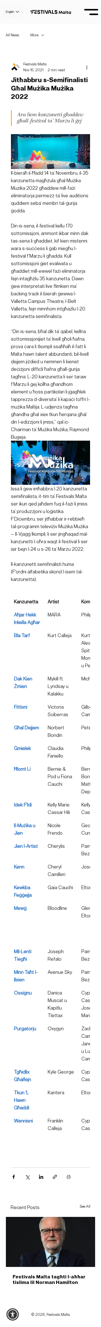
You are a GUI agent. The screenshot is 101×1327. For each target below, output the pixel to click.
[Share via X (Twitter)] (27, 1176)
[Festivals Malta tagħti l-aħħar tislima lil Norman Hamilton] (50, 1242)
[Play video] (50, 463)
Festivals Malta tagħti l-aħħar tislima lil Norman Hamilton (49, 1279)
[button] (12, 1314)
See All (85, 1206)
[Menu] (91, 12)
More (34, 35)
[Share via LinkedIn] (41, 1176)
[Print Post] (68, 1176)
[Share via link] (55, 1176)
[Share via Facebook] (13, 1176)
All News (12, 35)
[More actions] (86, 67)
